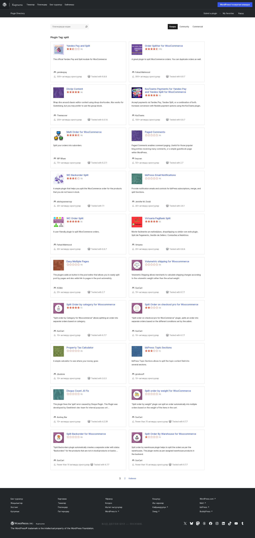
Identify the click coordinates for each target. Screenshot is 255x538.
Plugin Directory (18, 13)
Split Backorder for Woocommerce (86, 433)
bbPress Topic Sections (158, 347)
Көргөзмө (62, 499)
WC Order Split (75, 218)
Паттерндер (63, 511)
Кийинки (132, 478)
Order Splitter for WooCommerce (164, 45)
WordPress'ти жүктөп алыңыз (235, 4)
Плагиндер (63, 507)
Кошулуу (156, 499)
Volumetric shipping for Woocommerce (167, 261)
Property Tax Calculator (80, 347)
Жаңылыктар (17, 503)
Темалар (62, 503)
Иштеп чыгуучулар (113, 507)
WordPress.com (208, 499)
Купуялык (15, 511)
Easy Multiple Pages (78, 261)
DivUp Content (75, 89)
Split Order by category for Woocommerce (91, 304)
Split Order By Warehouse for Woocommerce (170, 433)
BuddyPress (206, 511)
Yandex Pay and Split (78, 45)
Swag (156, 511)
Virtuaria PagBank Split (158, 218)
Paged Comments (155, 132)
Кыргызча (40, 524)
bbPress (204, 507)
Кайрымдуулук (160, 507)
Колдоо (108, 503)
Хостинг (14, 507)
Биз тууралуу (17, 499)
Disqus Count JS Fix (78, 390)
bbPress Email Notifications (160, 175)
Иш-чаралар (158, 503)
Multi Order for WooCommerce (84, 132)
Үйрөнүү (109, 499)
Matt (203, 503)
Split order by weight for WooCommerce (168, 390)
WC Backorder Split (77, 175)
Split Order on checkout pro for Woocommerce (171, 304)
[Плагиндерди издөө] (86, 26)
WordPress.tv (112, 511)
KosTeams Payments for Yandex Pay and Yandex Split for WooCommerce (165, 90)
